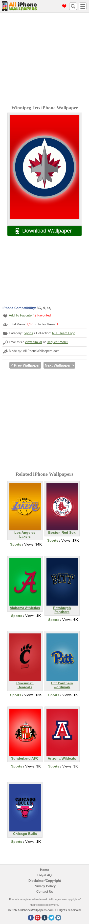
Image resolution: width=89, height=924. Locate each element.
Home (44, 870)
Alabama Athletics (25, 608)
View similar (33, 342)
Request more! (57, 342)
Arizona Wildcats (62, 758)
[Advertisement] (44, 59)
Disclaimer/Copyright (44, 881)
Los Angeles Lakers (24, 534)
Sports (28, 333)
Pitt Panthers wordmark (62, 685)
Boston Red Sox (62, 532)
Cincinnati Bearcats (25, 685)
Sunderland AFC (25, 758)
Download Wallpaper (47, 231)
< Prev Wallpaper (25, 365)
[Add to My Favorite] (5, 316)
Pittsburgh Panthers (62, 610)
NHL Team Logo (63, 333)
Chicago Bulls (25, 834)
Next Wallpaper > (59, 365)
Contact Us (44, 891)
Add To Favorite (20, 315)
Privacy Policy (45, 886)
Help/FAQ (44, 875)
